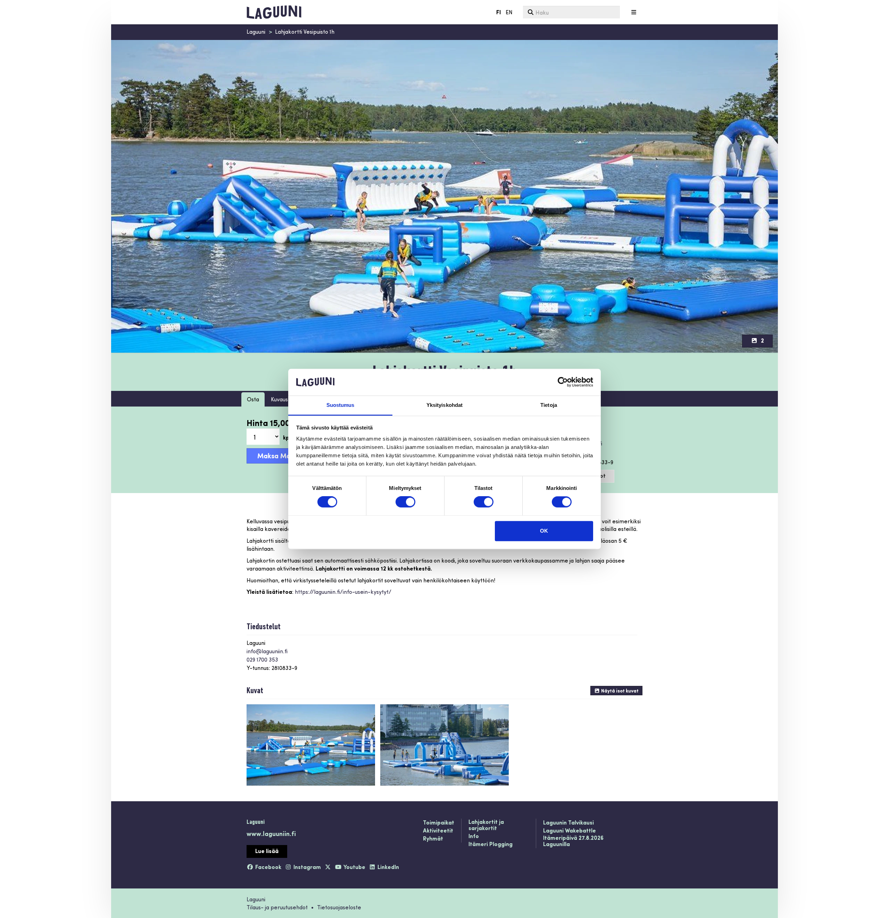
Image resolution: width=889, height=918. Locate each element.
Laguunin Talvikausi (568, 822)
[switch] (405, 502)
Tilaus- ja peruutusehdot (277, 907)
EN (509, 12)
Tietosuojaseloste (339, 907)
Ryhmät (433, 838)
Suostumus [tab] (340, 405)
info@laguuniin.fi (267, 651)
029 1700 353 (262, 659)
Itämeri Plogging (490, 844)
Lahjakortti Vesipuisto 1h (304, 31)
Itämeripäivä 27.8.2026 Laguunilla (573, 841)
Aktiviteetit (438, 830)
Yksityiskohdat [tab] (444, 405)
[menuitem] (571, 12)
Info (473, 836)
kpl (287, 437)
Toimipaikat (438, 822)
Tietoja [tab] (548, 405)
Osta (253, 399)
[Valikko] (633, 12)
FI (498, 12)
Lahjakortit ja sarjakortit (486, 825)
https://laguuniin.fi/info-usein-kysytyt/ (343, 591)
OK (544, 531)
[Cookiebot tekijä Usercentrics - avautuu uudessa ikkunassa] (562, 382)
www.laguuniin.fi (271, 833)
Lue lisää (267, 851)
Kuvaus (279, 399)
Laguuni (256, 31)
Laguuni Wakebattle (569, 830)
